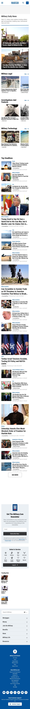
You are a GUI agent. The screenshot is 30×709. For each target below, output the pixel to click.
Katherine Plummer (25, 92)
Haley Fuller (4, 147)
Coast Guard (15, 661)
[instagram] (11, 692)
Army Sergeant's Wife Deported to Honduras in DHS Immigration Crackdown (20, 443)
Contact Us (15, 675)
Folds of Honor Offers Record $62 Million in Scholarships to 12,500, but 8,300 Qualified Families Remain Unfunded (4, 592)
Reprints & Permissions (15, 678)
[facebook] (7, 692)
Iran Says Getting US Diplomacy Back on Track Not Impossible (20, 176)
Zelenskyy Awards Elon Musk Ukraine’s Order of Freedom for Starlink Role (13, 431)
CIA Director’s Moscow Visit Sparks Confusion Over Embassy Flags (19, 373)
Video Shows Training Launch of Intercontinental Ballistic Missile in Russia (20, 164)
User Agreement (15, 680)
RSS (15, 685)
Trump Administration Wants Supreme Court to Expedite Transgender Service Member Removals (9, 90)
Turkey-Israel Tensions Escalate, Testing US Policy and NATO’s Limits (14, 361)
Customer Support (16, 704)
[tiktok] (18, 692)
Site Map (15, 687)
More (26, 74)
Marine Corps (15, 662)
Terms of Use (22, 539)
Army (15, 659)
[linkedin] (22, 692)
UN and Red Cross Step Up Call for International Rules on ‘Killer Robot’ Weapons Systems (20, 466)
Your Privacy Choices (15, 683)
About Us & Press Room (15, 672)
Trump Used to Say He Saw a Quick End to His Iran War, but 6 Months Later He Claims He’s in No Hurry (14, 221)
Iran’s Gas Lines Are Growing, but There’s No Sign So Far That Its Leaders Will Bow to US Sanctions (20, 454)
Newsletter (15, 673)
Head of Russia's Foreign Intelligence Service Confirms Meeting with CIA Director (20, 326)
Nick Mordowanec (5, 92)
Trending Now (5, 573)
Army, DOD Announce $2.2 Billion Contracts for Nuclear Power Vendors (4, 603)
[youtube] (4, 692)
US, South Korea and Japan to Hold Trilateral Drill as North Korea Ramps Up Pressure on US (20, 233)
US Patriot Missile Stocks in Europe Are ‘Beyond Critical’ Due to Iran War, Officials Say (20, 256)
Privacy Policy (8, 540)
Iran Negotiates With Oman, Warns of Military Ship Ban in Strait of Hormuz (20, 384)
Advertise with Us (15, 677)
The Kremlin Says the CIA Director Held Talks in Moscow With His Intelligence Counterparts (20, 396)
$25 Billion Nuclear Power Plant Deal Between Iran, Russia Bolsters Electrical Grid (20, 245)
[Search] (23, 3)
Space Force (15, 666)
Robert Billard (24, 147)
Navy (15, 664)
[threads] (26, 692)
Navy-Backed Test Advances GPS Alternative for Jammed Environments (9, 144)
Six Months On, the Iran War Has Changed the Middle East (20, 187)
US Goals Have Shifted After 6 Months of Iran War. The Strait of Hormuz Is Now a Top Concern (20, 314)
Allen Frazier (4, 120)
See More (15, 475)
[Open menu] (2, 3)
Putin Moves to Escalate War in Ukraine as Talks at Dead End (20, 303)
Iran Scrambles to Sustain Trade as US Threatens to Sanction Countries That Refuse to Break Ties (14, 291)
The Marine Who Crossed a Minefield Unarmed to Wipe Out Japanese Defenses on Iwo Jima (10, 118)
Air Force (15, 657)
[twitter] (15, 692)
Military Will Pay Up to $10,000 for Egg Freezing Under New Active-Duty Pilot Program (4, 582)
